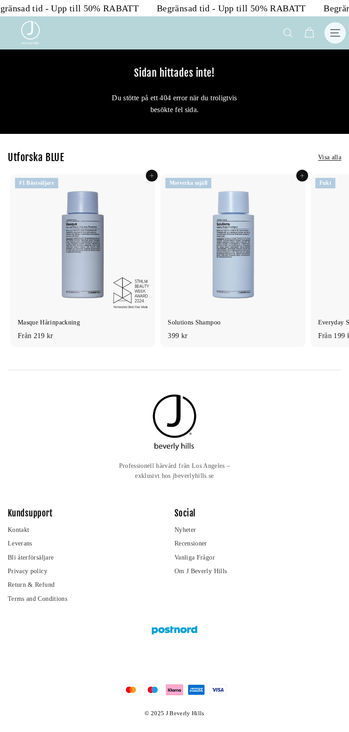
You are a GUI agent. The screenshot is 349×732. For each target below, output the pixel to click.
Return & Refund (31, 584)
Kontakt (18, 529)
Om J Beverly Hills (200, 571)
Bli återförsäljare (31, 557)
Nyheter (185, 529)
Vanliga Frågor (194, 557)
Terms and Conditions (37, 598)
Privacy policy (27, 571)
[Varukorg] (309, 33)
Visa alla (329, 157)
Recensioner (190, 543)
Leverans (20, 543)
